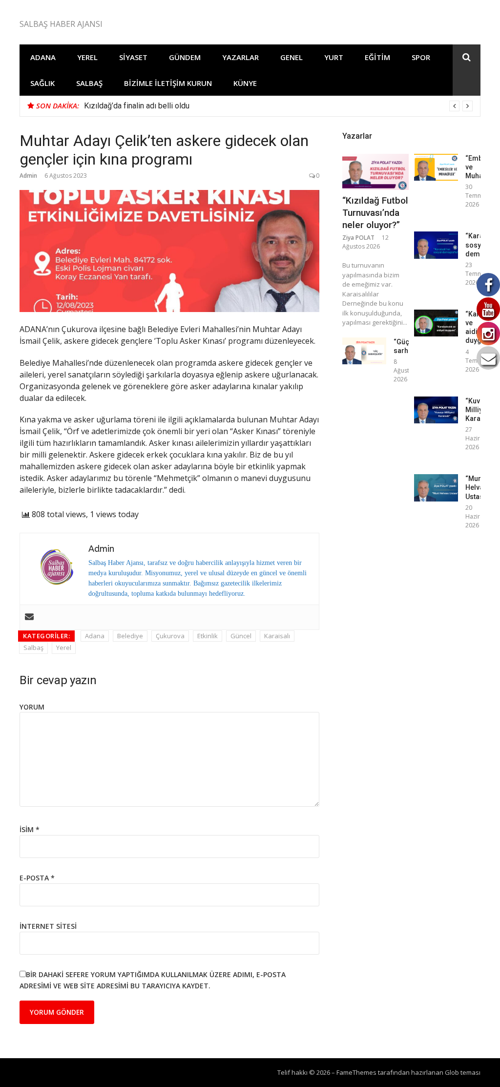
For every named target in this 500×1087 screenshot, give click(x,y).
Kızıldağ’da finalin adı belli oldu (136, 105)
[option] (278, 106)
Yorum (32, 706)
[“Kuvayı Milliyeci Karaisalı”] (436, 410)
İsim (30, 829)
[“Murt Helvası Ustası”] (436, 487)
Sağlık (42, 83)
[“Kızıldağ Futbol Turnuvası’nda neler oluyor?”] (375, 172)
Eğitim (377, 57)
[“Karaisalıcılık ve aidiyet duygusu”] (436, 323)
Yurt (333, 57)
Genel (291, 57)
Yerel (87, 57)
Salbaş (89, 83)
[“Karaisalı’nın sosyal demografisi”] (436, 244)
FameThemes (356, 1072)
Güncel (240, 635)
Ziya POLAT (358, 237)
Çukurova (170, 635)
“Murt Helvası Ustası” (477, 487)
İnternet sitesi (48, 926)
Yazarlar (240, 57)
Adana (43, 57)
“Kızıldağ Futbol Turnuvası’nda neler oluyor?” (375, 212)
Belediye (130, 635)
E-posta (37, 877)
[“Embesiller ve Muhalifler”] (436, 167)
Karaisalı (277, 635)
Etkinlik (207, 635)
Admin (28, 175)
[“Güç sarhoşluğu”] (364, 350)
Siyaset (133, 57)
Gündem (185, 57)
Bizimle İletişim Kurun (168, 83)
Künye (245, 83)
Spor (421, 57)
